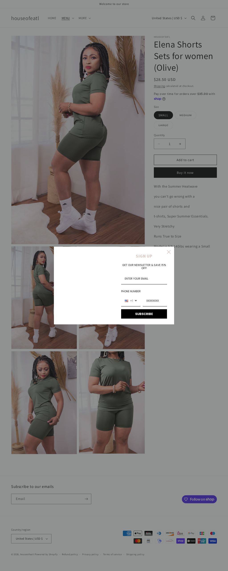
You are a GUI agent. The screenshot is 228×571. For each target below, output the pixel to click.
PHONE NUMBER (131, 291)
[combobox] (130, 301)
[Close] (168, 252)
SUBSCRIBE (144, 314)
